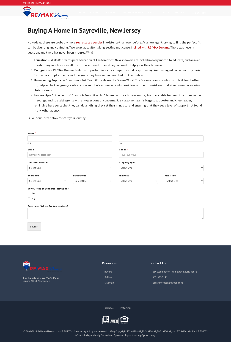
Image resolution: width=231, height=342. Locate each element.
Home (82, 12)
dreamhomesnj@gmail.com (168, 282)
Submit (34, 226)
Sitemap (109, 282)
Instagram (125, 308)
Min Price (124, 175)
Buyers (94, 12)
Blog (166, 12)
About (152, 12)
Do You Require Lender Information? (48, 188)
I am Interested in (38, 162)
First (29, 143)
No (33, 198)
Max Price (170, 175)
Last (120, 143)
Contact (179, 12)
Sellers (110, 12)
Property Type (127, 162)
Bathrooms (79, 175)
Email (32, 149)
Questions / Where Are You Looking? (48, 205)
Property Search (133, 12)
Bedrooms (33, 175)
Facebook (109, 308)
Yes (33, 193)
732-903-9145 (199, 12)
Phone (123, 149)
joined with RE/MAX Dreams (151, 47)
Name (32, 133)
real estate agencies (89, 42)
